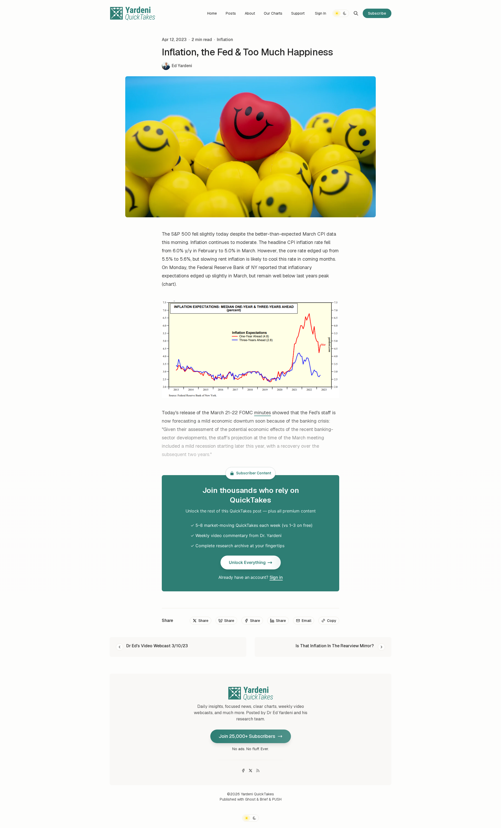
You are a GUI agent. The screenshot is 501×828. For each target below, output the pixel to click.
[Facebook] (243, 770)
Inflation (225, 39)
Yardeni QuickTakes (257, 794)
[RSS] (258, 770)
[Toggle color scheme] (340, 13)
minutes (262, 413)
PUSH (277, 799)
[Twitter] (250, 770)
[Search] (356, 13)
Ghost (250, 799)
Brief (264, 799)
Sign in (276, 577)
